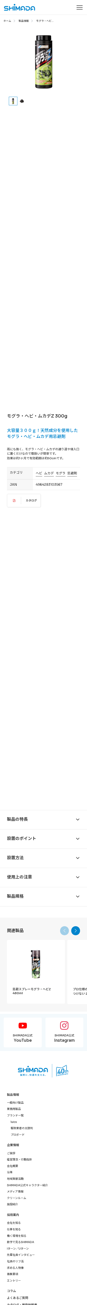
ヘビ (39, 473)
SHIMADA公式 (22, 1038)
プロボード (18, 1134)
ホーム (7, 20)
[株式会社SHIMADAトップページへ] (17, 7)
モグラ (60, 473)
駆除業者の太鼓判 (22, 1128)
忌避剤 (72, 473)
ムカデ (49, 473)
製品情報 (24, 20)
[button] (75, 930)
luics (14, 1122)
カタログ (31, 500)
